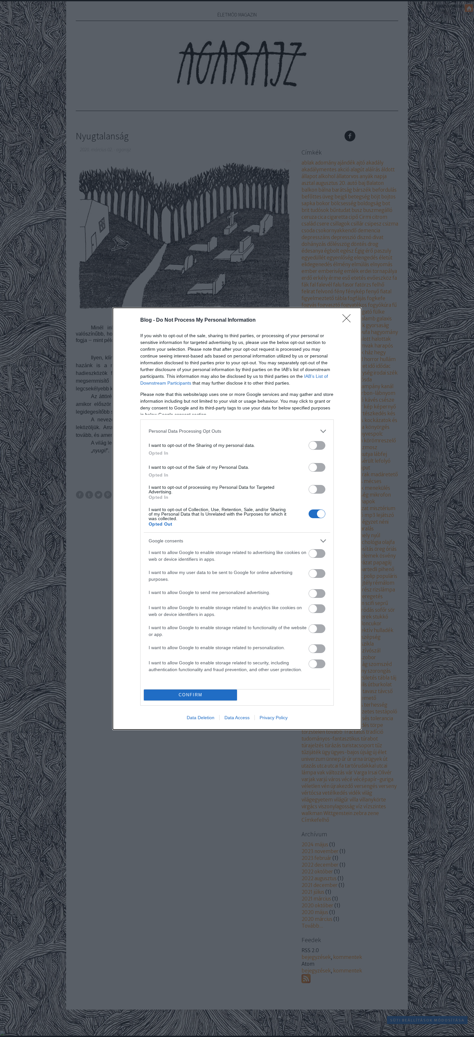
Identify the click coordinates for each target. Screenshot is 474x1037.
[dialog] (237, 519)
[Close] (348, 320)
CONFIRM (190, 694)
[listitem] (237, 431)
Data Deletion (200, 717)
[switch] (317, 445)
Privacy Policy (274, 717)
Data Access (237, 717)
